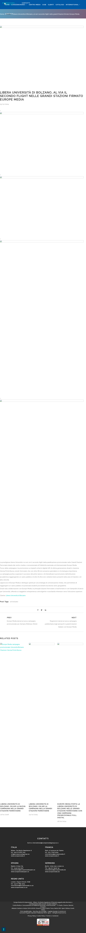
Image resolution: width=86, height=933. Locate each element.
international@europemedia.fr (55, 854)
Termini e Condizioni (52, 916)
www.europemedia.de (52, 871)
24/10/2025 (33, 814)
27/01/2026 (4, 814)
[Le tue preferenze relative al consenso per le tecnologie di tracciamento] (4, 929)
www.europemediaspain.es (20, 871)
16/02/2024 (61, 821)
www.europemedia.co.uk (19, 887)
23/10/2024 (4, 104)
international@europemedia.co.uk (22, 885)
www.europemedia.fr (52, 856)
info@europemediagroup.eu (20, 854)
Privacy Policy (32, 916)
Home (2, 14)
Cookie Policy (41, 916)
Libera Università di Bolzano (16, 595)
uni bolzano (14, 601)
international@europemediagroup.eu (45, 843)
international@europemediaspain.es (23, 870)
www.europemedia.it (18, 856)
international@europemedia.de (55, 870)
